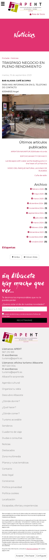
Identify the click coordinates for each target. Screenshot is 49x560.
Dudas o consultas (12, 438)
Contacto (7, 468)
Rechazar (29, 556)
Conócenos (8, 481)
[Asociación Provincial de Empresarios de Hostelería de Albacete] (24, 7)
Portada (5, 58)
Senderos (7, 426)
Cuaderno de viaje (12, 432)
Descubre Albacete (12, 395)
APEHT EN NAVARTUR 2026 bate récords (29, 151)
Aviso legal (7, 475)
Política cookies (10, 493)
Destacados (8, 450)
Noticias (14, 58)
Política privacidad (12, 487)
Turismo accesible (12, 419)
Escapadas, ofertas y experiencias (20, 505)
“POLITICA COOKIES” (32, 548)
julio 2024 (39, 218)
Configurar (41, 556)
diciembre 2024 (36, 203)
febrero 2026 (38, 189)
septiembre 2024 (36, 213)
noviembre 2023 (35, 237)
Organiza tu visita (11, 389)
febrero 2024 (37, 227)
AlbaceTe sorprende (13, 376)
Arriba (17, 257)
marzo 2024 (38, 222)
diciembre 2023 (36, 232)
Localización (8, 499)
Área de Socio (38, 14)
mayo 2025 (39, 194)
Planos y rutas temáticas (15, 462)
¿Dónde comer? (11, 413)
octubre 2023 (37, 242)
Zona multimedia (11, 456)
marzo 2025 (38, 198)
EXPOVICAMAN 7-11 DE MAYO (33, 156)
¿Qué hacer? (9, 407)
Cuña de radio (40, 175)
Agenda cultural (11, 383)
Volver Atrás (31, 257)
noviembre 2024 (36, 208)
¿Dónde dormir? (11, 401)
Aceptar (19, 556)
